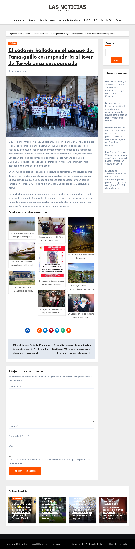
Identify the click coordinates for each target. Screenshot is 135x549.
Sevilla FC (106, 20)
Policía (12, 43)
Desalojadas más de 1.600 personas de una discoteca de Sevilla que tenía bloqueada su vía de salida (32, 349)
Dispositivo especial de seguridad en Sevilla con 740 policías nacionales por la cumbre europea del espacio (71, 349)
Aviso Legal (77, 544)
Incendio (17, 499)
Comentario (15, 386)
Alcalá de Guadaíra (69, 20)
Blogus (41, 544)
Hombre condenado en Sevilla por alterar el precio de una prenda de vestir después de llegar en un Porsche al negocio (115, 136)
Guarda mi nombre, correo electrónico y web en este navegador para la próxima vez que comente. (50, 461)
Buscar (110, 43)
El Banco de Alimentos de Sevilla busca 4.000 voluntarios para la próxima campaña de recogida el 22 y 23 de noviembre (115, 180)
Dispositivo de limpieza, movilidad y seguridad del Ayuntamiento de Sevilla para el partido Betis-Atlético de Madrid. (116, 112)
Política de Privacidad (117, 544)
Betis (118, 20)
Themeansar (55, 544)
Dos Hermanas (47, 20)
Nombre (13, 426)
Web (11, 446)
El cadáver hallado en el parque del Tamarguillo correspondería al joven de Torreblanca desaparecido (51, 57)
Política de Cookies (94, 544)
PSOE (87, 20)
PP (95, 20)
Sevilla (31, 20)
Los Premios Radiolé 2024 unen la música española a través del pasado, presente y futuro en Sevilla (116, 158)
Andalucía (19, 20)
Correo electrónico (19, 436)
